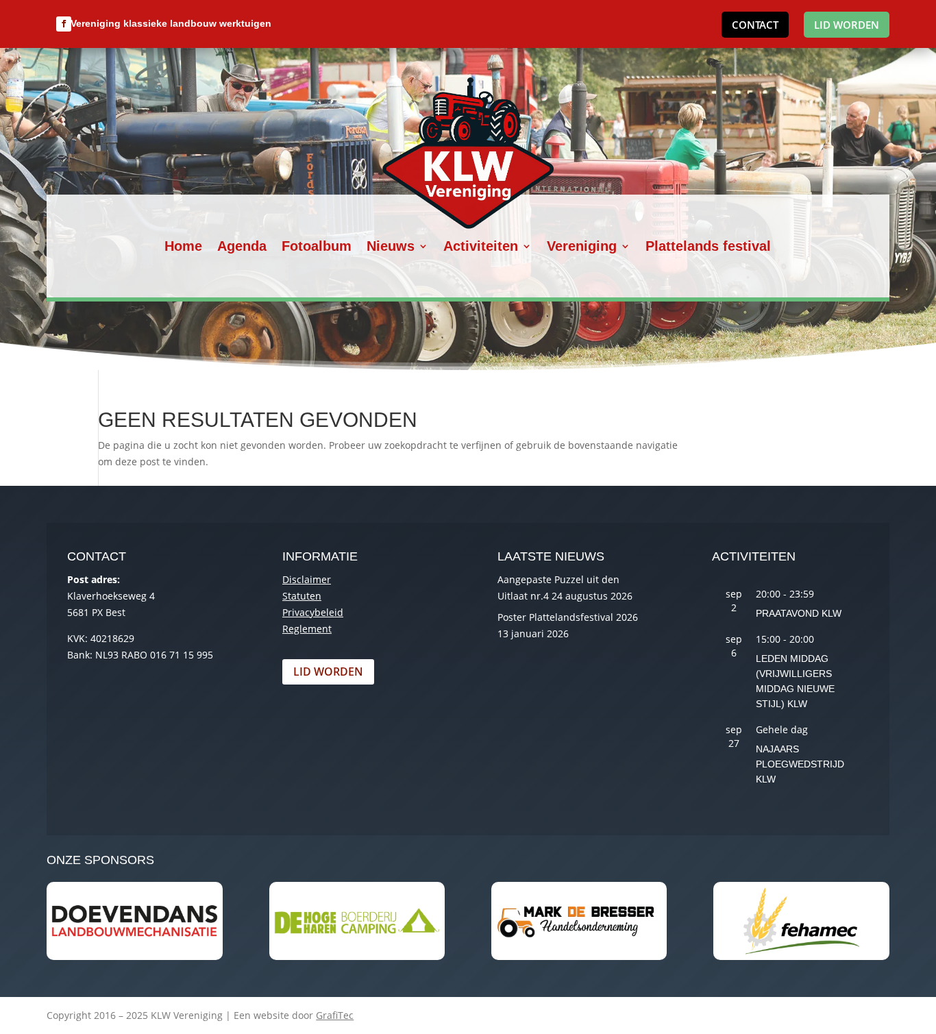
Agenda (242, 247)
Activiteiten (480, 247)
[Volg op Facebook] (63, 24)
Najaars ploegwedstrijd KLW (800, 764)
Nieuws (391, 247)
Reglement (307, 628)
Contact (755, 25)
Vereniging (582, 247)
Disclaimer (306, 579)
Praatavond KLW (798, 613)
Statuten (301, 595)
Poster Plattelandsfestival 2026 (567, 617)
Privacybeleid (312, 612)
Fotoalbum (317, 247)
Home (183, 247)
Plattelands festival (708, 247)
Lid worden (846, 25)
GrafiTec (335, 1015)
